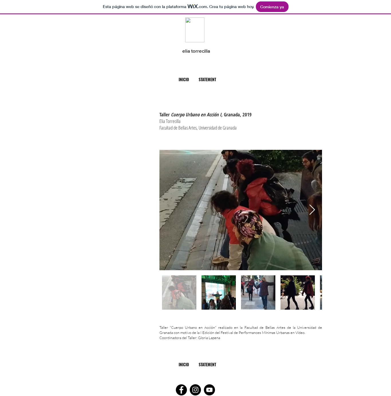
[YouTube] (209, 389)
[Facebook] (181, 389)
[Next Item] (312, 210)
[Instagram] (195, 389)
